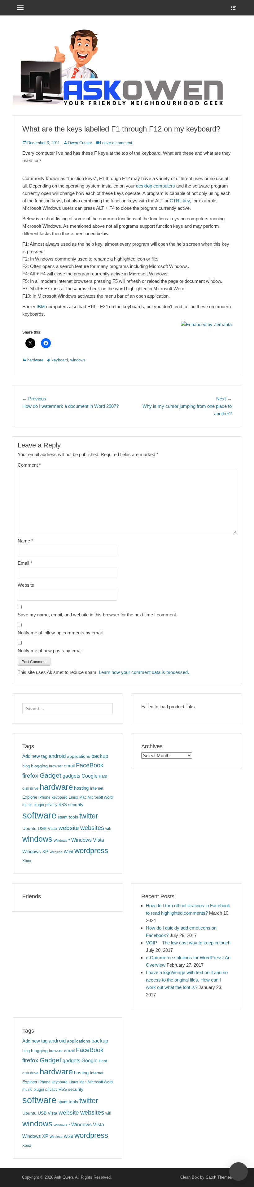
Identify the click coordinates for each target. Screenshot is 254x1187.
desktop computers (155, 185)
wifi (108, 828)
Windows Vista (87, 840)
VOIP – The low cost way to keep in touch (188, 942)
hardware (35, 360)
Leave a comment (116, 142)
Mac (82, 797)
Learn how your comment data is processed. (144, 672)
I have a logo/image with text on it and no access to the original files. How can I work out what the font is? (187, 980)
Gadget (50, 775)
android (57, 756)
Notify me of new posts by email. (51, 650)
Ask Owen (63, 1177)
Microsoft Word (100, 797)
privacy (51, 805)
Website (26, 585)
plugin (38, 804)
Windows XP (35, 851)
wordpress (91, 851)
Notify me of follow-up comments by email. (61, 632)
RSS (63, 804)
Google (89, 776)
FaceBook (89, 765)
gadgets (71, 776)
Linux (73, 797)
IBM (41, 306)
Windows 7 (62, 840)
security (75, 804)
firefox (30, 775)
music (27, 805)
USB (42, 828)
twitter (88, 816)
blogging (39, 765)
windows (77, 360)
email (69, 765)
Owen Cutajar (80, 142)
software (39, 815)
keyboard (59, 360)
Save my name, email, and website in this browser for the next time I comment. (97, 614)
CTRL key (180, 200)
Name (25, 540)
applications (78, 756)
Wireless (56, 852)
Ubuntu (29, 828)
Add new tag (34, 756)
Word (68, 851)
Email (25, 563)
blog (26, 766)
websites (92, 827)
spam (63, 817)
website (69, 828)
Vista (52, 828)
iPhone (44, 797)
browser (56, 766)
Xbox (26, 861)
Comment (29, 465)
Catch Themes (219, 1177)
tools (73, 816)
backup (99, 756)
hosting (81, 788)
